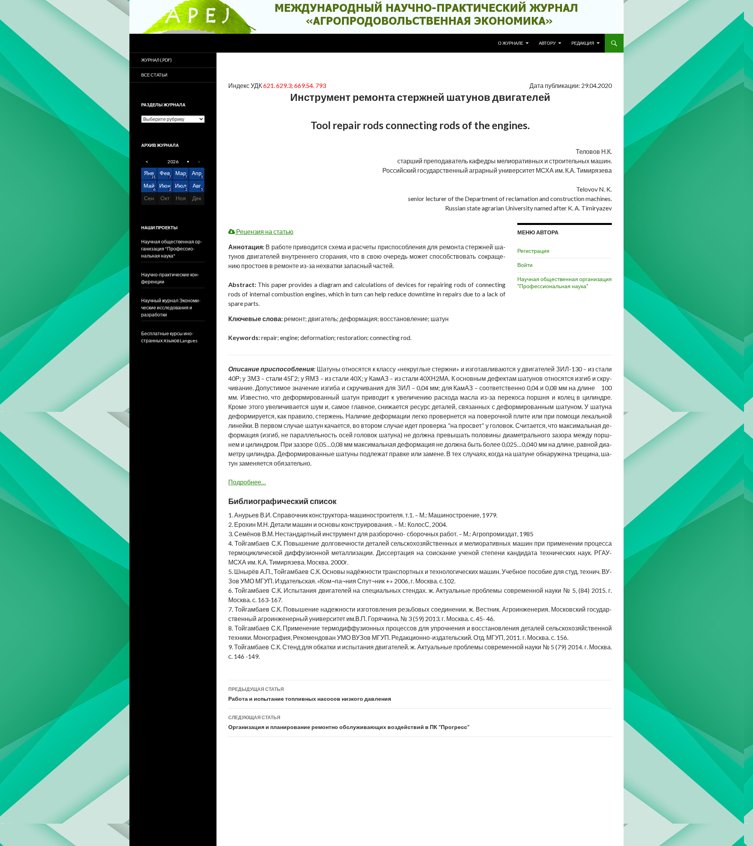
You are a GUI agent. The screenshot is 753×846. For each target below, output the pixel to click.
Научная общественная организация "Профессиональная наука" (564, 282)
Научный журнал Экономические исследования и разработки (170, 308)
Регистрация (533, 250)
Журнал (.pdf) (156, 59)
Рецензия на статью (264, 231)
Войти (525, 264)
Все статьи (154, 74)
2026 (172, 161)
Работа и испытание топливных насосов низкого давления (309, 694)
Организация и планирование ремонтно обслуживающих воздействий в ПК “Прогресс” (348, 722)
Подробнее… (247, 482)
